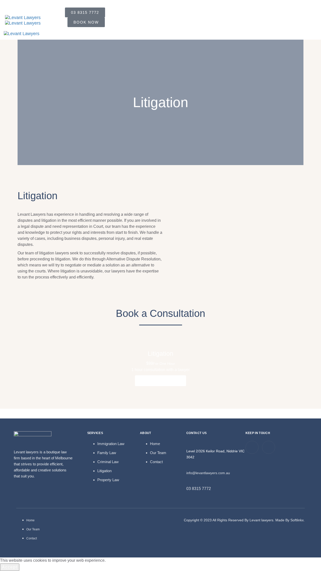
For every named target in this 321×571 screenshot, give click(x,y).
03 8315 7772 (198, 488)
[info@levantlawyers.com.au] (189, 465)
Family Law (106, 453)
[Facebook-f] (268, 447)
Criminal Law (108, 462)
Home (155, 444)
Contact (156, 462)
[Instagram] (252, 447)
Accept (9, 567)
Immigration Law (110, 444)
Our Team (158, 453)
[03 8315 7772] (189, 481)
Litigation (104, 471)
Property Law (108, 480)
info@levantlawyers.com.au (208, 473)
